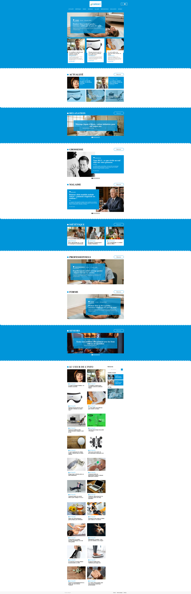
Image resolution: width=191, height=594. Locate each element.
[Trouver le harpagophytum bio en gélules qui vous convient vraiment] (76, 572)
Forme (77, 20)
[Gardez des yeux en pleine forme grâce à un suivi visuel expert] (111, 377)
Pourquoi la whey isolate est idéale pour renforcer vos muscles (96, 519)
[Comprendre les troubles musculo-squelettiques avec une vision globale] (76, 529)
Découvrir (118, 74)
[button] (93, 137)
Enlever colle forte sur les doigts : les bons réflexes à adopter (118, 383)
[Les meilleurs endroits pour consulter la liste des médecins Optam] (76, 45)
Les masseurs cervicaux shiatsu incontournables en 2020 (75, 562)
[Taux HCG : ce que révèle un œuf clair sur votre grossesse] (81, 164)
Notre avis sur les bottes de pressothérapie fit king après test (96, 452)
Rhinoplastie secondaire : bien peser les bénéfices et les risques (95, 540)
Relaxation (77, 113)
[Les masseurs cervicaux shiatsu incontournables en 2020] (76, 551)
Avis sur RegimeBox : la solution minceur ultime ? (114, 243)
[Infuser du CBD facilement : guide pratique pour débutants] (76, 508)
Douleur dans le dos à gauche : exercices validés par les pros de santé (87, 25)
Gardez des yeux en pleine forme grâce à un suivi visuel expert (118, 377)
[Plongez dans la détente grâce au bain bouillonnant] (76, 464)
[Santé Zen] (95, 4)
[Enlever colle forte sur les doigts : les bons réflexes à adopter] (111, 382)
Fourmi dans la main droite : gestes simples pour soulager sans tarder (115, 394)
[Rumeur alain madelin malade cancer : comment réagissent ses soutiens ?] (110, 199)
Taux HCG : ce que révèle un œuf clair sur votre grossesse (106, 161)
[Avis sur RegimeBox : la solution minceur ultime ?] (115, 233)
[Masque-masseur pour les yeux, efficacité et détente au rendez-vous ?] (95, 45)
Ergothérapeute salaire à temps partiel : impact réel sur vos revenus (87, 272)
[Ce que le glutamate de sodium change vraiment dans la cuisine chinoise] (76, 442)
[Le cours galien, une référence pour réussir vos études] (115, 45)
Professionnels (80, 257)
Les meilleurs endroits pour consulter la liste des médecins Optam (76, 53)
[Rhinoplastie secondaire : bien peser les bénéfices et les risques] (96, 529)
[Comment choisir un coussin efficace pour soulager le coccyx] (76, 486)
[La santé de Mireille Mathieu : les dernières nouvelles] (73, 83)
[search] (122, 4)
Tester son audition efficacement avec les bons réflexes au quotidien (95, 342)
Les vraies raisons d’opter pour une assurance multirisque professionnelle (95, 584)
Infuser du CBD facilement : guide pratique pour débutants (75, 519)
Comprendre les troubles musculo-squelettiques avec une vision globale (75, 540)
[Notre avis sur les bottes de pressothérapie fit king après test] (96, 442)
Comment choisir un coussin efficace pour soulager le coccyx (75, 496)
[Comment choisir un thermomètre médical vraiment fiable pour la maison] (96, 464)
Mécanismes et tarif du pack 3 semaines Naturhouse (95, 243)
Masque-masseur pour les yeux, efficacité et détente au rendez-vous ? (94, 53)
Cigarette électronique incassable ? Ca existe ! (96, 430)
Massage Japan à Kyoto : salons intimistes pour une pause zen (95, 125)
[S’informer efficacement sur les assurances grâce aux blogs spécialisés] (96, 486)
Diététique (77, 224)
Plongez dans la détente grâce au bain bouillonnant (76, 474)
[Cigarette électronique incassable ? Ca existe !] (96, 420)
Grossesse (76, 149)
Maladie (75, 184)
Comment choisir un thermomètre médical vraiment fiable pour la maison (95, 475)
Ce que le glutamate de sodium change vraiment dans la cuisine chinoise (75, 453)
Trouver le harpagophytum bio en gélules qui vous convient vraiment (76, 584)
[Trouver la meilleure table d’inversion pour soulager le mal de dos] (76, 420)
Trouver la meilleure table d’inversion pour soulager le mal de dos (114, 96)
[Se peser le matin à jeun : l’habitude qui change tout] (96, 551)
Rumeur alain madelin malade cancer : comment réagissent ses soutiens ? (82, 196)
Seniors (74, 330)
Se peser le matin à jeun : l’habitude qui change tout (94, 562)
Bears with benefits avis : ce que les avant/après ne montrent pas (75, 243)
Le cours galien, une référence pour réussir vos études (114, 53)
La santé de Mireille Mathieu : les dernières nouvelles (86, 82)
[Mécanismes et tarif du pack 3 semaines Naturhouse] (95, 233)
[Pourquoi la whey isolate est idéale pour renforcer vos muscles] (96, 508)
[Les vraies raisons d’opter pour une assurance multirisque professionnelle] (96, 572)
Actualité (76, 74)
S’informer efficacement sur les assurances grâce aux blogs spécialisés (95, 497)
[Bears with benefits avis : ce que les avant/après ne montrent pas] (76, 233)
